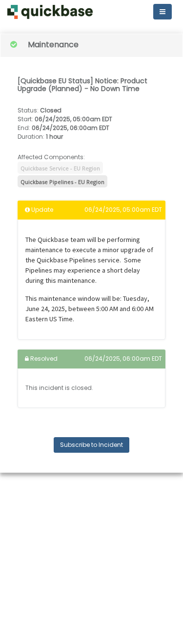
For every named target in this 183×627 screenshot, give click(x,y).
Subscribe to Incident (91, 445)
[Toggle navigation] (162, 11)
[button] (50, 12)
